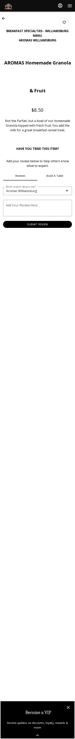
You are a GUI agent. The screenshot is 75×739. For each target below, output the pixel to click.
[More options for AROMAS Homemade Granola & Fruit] (64, 22)
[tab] (20, 175)
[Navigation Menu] (70, 6)
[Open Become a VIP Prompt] (37, 735)
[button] (4, 18)
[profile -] (60, 5)
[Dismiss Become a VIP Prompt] (68, 707)
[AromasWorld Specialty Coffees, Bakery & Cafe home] (20, 6)
